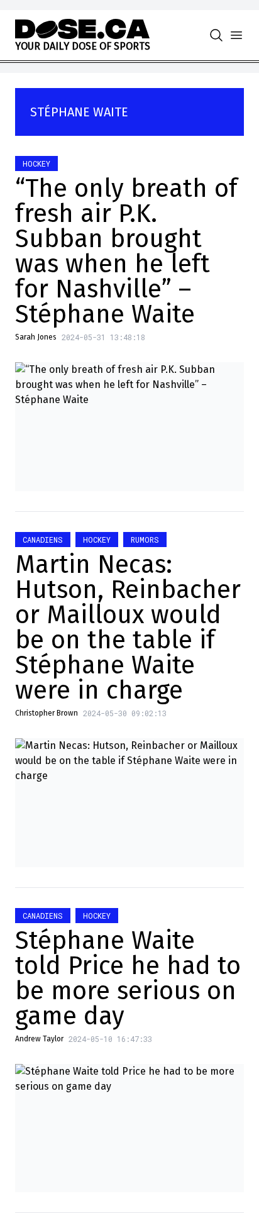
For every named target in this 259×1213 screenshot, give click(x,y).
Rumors (145, 539)
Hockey (36, 163)
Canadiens (43, 539)
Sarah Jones (36, 337)
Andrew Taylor (39, 1038)
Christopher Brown (46, 713)
